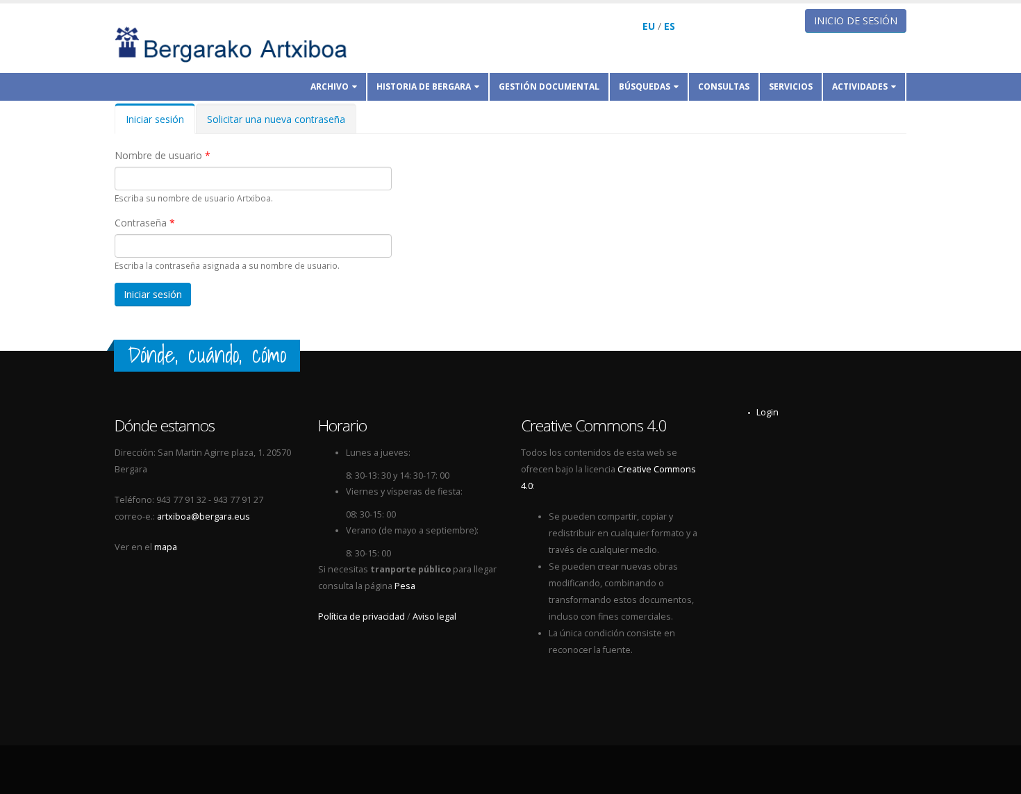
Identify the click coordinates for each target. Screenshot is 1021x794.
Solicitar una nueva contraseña (276, 119)
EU (648, 26)
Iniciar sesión (160, 123)
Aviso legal (434, 616)
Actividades (860, 86)
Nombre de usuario (162, 155)
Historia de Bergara (423, 86)
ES (669, 26)
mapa (165, 547)
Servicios (791, 86)
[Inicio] (240, 43)
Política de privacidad (361, 616)
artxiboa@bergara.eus (203, 516)
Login (767, 412)
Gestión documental (549, 86)
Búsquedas (644, 86)
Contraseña (145, 222)
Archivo (329, 86)
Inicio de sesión (855, 20)
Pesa (405, 586)
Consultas (723, 86)
